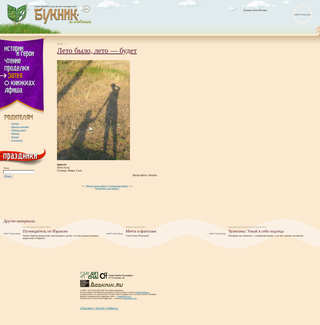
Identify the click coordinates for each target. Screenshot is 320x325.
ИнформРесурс (124, 296)
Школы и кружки (20, 127)
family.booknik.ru (143, 292)
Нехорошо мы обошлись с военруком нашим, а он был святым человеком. (266, 235)
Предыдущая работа (96, 186)
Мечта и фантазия (141, 231)
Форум (15, 137)
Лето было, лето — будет (97, 50)
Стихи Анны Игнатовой (137, 235)
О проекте (16, 140)
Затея (60, 43)
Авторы (15, 133)
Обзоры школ (18, 130)
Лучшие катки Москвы (255, 10)
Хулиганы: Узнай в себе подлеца (256, 231)
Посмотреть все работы (107, 188)
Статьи (15, 123)
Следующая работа (118, 186)
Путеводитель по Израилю (45, 231)
